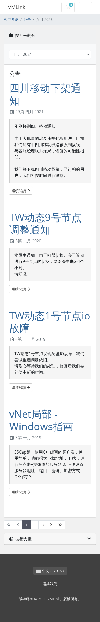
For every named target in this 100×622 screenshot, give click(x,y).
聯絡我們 (50, 583)
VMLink (16, 7)
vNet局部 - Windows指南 (41, 420)
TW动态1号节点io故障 (49, 321)
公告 (27, 19)
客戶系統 (11, 19)
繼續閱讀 (19, 190)
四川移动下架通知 (45, 94)
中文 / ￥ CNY (52, 570)
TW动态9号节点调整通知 (45, 223)
